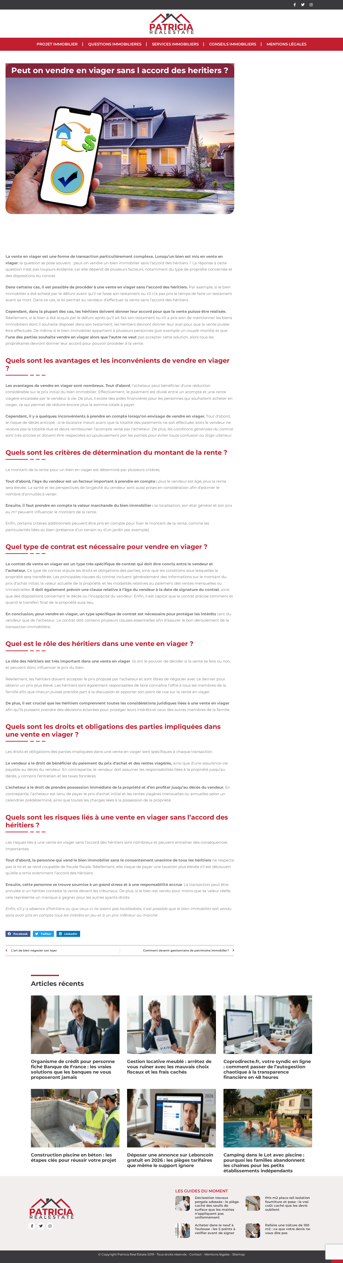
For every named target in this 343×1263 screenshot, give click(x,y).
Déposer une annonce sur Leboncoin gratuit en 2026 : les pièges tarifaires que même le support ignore (170, 1160)
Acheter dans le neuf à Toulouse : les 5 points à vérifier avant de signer (215, 1229)
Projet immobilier (57, 44)
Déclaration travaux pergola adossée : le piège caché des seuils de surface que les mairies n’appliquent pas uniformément (217, 1207)
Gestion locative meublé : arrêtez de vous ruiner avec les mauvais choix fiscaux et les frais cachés (169, 1067)
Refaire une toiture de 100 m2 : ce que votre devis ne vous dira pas (287, 1229)
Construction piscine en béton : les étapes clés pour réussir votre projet (73, 1157)
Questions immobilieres (114, 44)
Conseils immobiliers (232, 44)
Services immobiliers (175, 44)
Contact (195, 1254)
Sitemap (238, 1254)
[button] (18, 934)
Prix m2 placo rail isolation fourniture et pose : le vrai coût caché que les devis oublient (287, 1203)
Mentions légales (286, 44)
